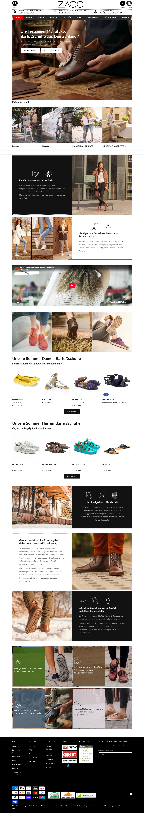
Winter (48, 767)
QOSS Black (107, 464)
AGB (14, 760)
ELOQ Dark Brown (49, 464)
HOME (18, 17)
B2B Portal (33, 757)
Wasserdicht (50, 763)
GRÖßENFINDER (110, 17)
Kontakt (32, 746)
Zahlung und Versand (17, 751)
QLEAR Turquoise (79, 464)
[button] (15, 3)
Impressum (16, 756)
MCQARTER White (19, 464)
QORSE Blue (77, 399)
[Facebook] (131, 794)
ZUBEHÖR (67, 17)
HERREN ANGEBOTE (113, 146)
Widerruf (15, 746)
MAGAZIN (125, 17)
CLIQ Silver (46, 399)
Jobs (30, 754)
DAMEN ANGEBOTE (82, 146)
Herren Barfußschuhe (51, 754)
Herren (45, 146)
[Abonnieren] (129, 754)
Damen (15, 146)
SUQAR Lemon (17, 399)
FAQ (30, 750)
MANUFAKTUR (92, 17)
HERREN (41, 17)
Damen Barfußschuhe (51, 747)
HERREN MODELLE (51, 50)
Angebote (49, 759)
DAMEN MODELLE (31, 50)
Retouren (15, 768)
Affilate (32, 761)
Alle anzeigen (72, 411)
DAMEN (29, 17)
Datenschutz (17, 764)
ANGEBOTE (54, 17)
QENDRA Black (108, 399)
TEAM (79, 17)
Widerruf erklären (17, 773)
